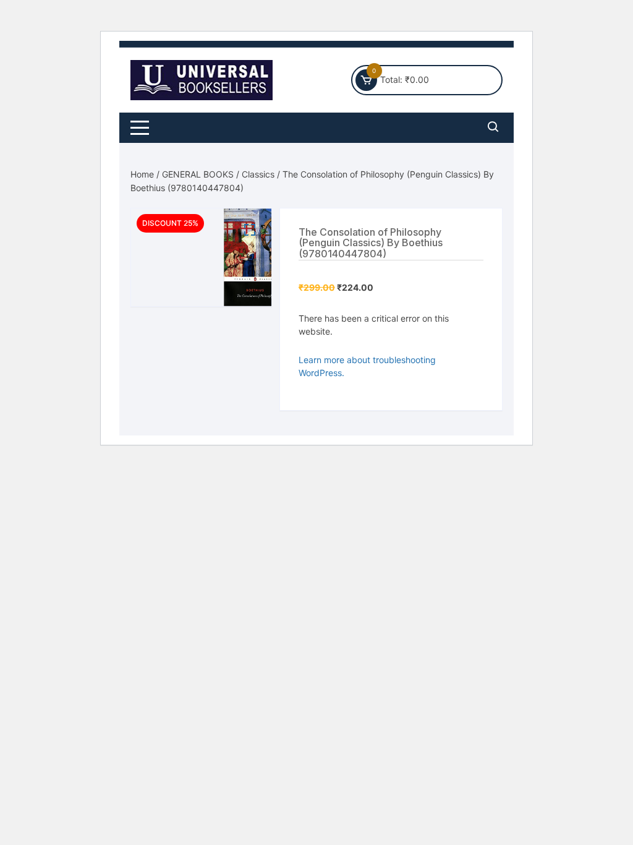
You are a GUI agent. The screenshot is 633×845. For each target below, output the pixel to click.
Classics (258, 174)
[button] (249, 230)
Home (142, 174)
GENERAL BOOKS (198, 174)
